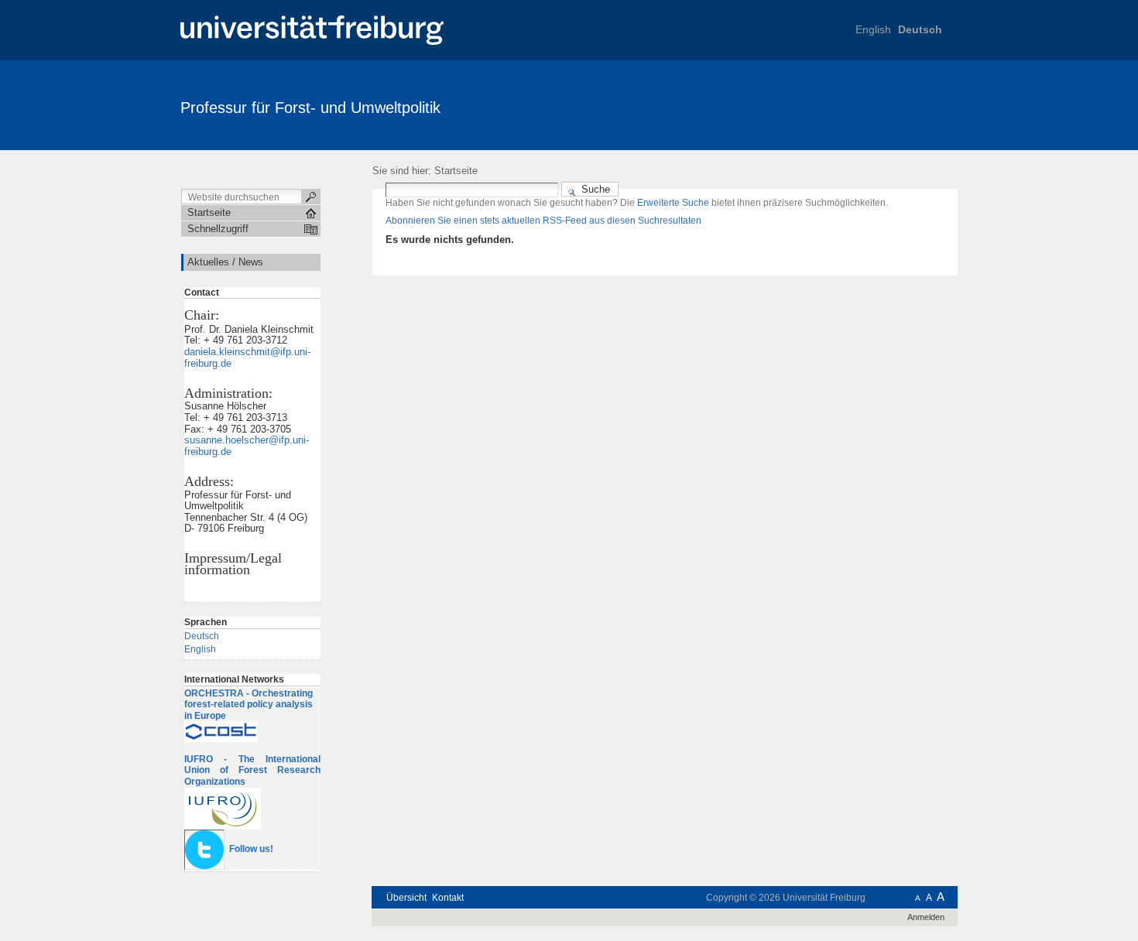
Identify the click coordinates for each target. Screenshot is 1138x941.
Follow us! (251, 848)
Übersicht (406, 897)
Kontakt (448, 897)
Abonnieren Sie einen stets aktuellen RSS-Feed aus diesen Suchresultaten (543, 220)
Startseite (456, 170)
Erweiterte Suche (673, 202)
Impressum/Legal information (233, 563)
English (873, 29)
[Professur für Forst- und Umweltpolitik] (882, 104)
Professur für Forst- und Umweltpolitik (310, 107)
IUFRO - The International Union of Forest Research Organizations (252, 770)
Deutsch (920, 29)
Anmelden (925, 917)
